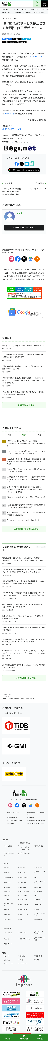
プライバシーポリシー (15, 820)
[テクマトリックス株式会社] (14, 774)
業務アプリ (7, 891)
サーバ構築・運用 (40, 939)
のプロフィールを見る (24, 227)
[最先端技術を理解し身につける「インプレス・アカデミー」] (35, 1030)
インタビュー (8, 960)
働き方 (37, 909)
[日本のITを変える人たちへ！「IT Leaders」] (35, 1009)
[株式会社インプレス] (24, 981)
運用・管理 (38, 899)
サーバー (24, 10)
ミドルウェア (7, 882)
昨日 (9, 435)
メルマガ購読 (8, 846)
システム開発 (24, 877)
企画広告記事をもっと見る (26, 678)
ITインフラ (15, 10)
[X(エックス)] (24, 259)
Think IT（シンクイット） (10, 4)
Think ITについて (8, 854)
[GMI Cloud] (16, 746)
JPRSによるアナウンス (11, 129)
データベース (24, 882)
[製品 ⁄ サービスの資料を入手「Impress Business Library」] (11, 1023)
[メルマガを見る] (10, 805)
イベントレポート (39, 12)
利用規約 (31, 817)
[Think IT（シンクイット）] (20, 794)
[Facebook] (18, 259)
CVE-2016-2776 (35, 56)
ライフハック (7, 919)
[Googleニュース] (30, 259)
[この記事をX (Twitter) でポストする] (22, 164)
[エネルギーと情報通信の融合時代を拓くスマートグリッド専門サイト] (11, 1016)
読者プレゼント (40, 846)
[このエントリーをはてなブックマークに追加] (27, 164)
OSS (36, 895)
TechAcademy (8, 964)
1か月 (39, 435)
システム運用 (24, 904)
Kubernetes (17, 12)
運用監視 (7, 909)
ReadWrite (23, 964)
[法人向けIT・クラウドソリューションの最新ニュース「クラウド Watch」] (11, 1009)
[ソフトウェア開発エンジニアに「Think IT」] (35, 995)
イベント (22, 960)
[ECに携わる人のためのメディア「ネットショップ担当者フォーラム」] (35, 1016)
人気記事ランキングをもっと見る (26, 529)
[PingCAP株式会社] (16, 725)
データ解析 (38, 891)
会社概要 (11, 823)
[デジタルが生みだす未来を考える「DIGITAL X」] (35, 1023)
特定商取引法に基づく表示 (36, 820)
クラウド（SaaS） (25, 891)
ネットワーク (34, 10)
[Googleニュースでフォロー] (30, 805)
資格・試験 (7, 914)
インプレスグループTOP (36, 823)
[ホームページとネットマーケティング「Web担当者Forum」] (11, 1002)
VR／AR (6, 899)
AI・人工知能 (6, 12)
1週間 (24, 435)
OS (36, 877)
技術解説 (22, 956)
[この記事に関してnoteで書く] (32, 163)
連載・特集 (5, 10)
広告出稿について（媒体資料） (36, 813)
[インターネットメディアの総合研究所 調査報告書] (35, 1002)
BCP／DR (38, 904)
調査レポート (8, 939)
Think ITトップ (6, 694)
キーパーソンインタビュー (40, 933)
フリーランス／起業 (40, 914)
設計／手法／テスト (40, 882)
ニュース (4, 696)
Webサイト (9, 113)
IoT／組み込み (8, 877)
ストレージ (7, 872)
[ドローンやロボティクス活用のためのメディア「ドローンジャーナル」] (11, 1030)
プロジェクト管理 (8, 904)
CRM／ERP (23, 895)
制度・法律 (38, 919)
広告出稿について (24, 854)
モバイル (6, 895)
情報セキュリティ (25, 939)
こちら (12, 141)
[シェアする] (17, 164)
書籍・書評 (38, 956)
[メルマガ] (11, 259)
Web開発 (38, 887)
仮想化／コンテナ (40, 872)
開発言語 (7, 887)
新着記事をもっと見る (26, 405)
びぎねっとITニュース (9, 18)
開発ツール (23, 887)
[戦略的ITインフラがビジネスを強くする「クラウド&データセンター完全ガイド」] (11, 995)
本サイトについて (13, 812)
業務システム (24, 933)
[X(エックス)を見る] (24, 805)
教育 (21, 919)
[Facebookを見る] (17, 805)
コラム (37, 960)
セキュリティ (23, 909)
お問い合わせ (12, 817)
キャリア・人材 (24, 914)
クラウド (22, 872)
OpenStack (28, 12)
